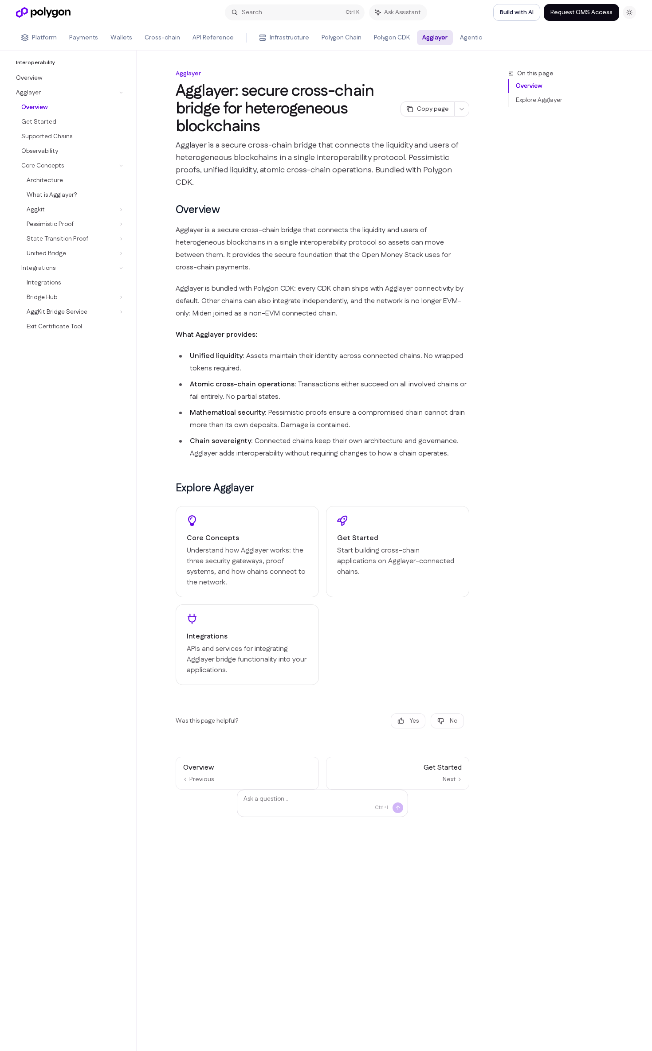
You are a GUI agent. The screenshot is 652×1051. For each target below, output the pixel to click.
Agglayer (435, 37)
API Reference (213, 37)
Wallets (121, 37)
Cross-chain (162, 37)
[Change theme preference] (629, 12)
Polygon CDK (392, 37)
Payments (83, 37)
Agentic (471, 37)
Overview (529, 86)
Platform (44, 37)
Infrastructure (289, 37)
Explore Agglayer (539, 100)
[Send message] (398, 807)
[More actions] (461, 109)
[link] (247, 551)
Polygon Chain (341, 37)
